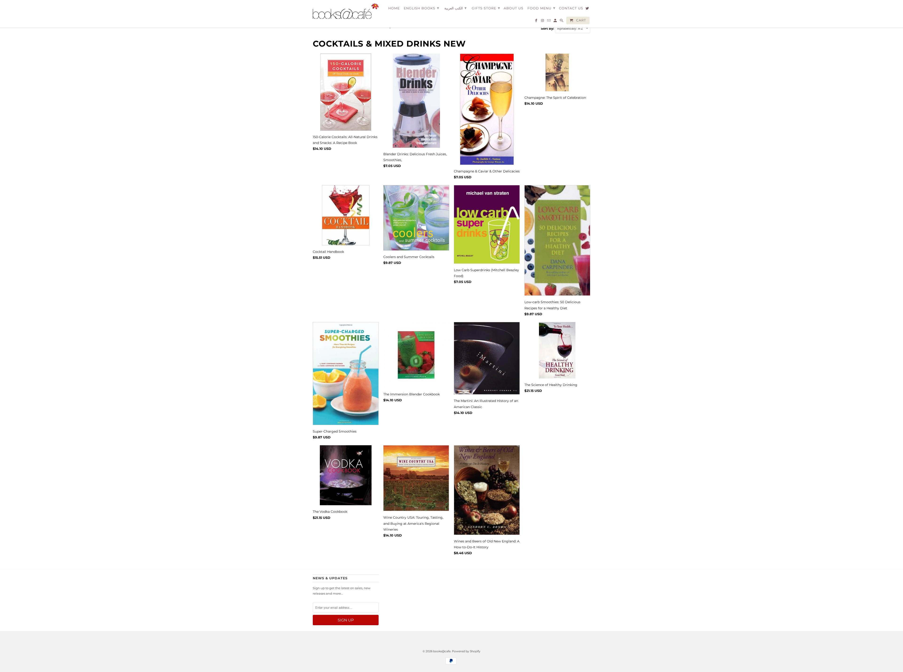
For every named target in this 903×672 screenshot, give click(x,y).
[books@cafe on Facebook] (537, 21)
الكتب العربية (455, 8)
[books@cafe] (346, 11)
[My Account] (556, 21)
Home (394, 8)
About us (513, 8)
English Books (421, 8)
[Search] (562, 21)
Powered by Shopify (466, 651)
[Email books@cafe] (549, 21)
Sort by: (548, 28)
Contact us (571, 8)
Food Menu (541, 8)
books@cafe (442, 651)
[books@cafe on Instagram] (543, 21)
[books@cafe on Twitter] (588, 9)
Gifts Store (486, 8)
